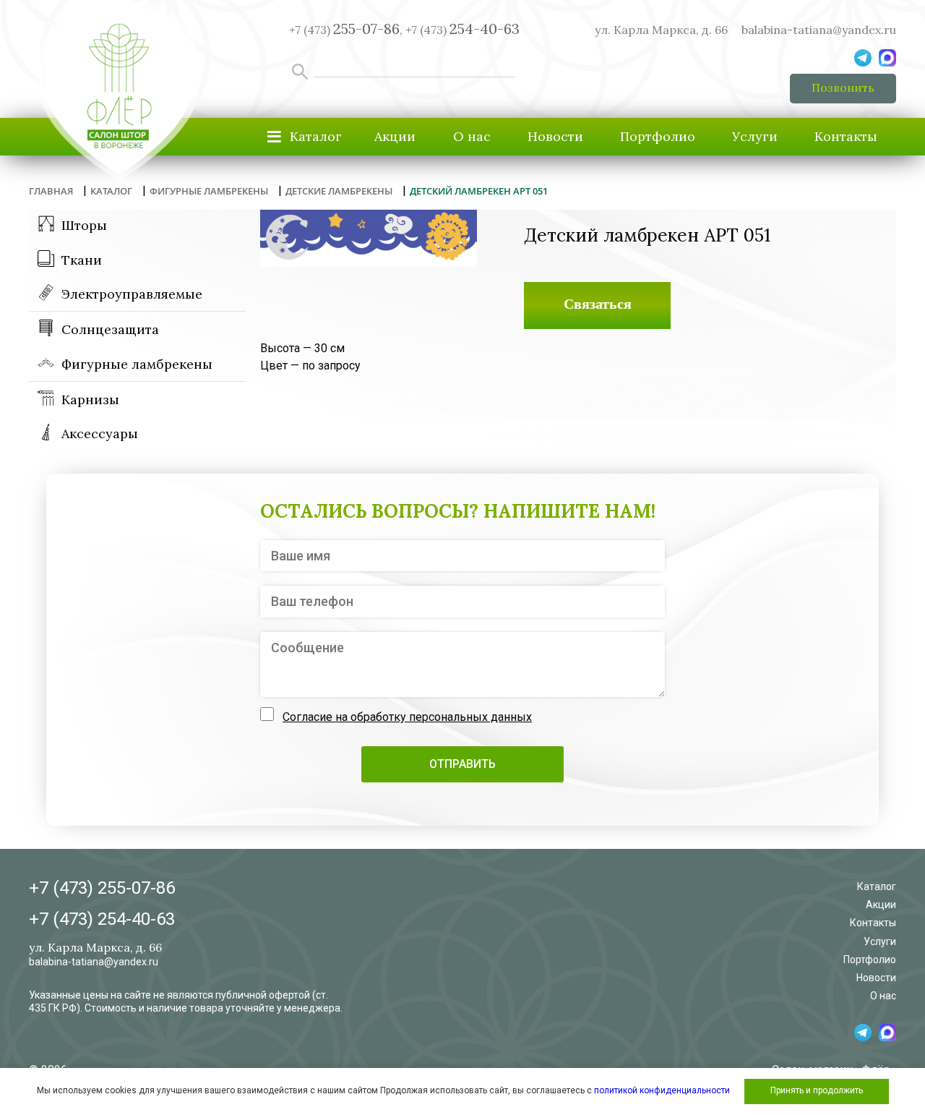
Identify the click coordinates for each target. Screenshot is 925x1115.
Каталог (876, 886)
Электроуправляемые (131, 294)
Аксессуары (99, 433)
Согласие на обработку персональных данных (407, 717)
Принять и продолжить (816, 1090)
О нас (472, 136)
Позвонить (843, 87)
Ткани (81, 260)
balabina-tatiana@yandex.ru (818, 29)
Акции (395, 136)
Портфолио (657, 136)
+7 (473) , (346, 29)
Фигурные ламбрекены (136, 364)
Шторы (84, 225)
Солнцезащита (110, 329)
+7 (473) (462, 29)
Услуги (755, 136)
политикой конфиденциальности (662, 1090)
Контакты (845, 136)
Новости (555, 136)
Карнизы (90, 399)
